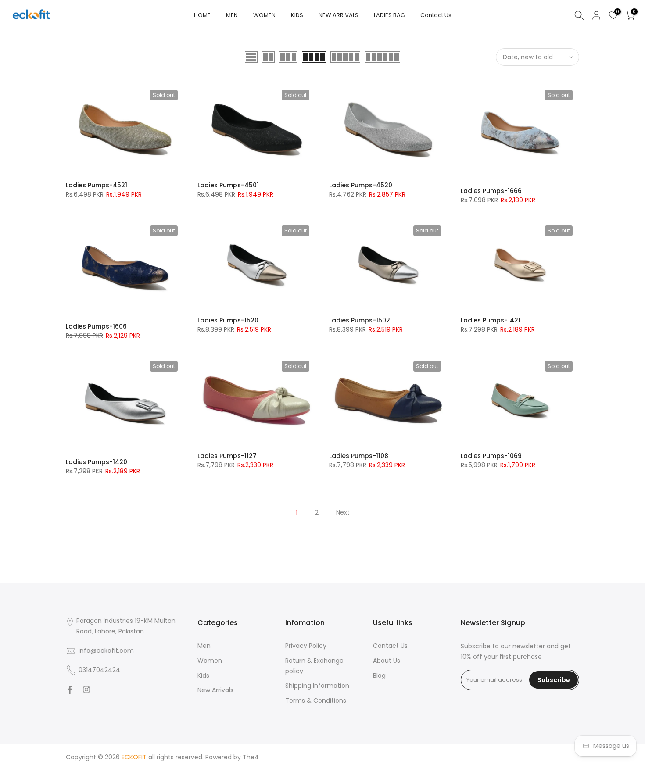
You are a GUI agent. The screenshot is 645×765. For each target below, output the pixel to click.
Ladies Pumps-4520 (360, 185)
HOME (202, 15)
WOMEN (264, 15)
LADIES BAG (389, 15)
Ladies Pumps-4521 (96, 185)
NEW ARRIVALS (338, 15)
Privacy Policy (305, 645)
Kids (203, 675)
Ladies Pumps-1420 (96, 462)
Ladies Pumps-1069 (491, 455)
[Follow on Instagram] (86, 689)
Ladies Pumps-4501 (228, 185)
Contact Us (436, 15)
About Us (386, 660)
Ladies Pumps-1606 (96, 326)
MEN (232, 15)
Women (209, 660)
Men (204, 645)
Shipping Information (317, 685)
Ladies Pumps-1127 (227, 455)
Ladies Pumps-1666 (491, 190)
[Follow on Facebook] (70, 689)
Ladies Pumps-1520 (227, 320)
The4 (251, 757)
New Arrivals (215, 690)
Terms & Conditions (315, 700)
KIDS (297, 15)
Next (343, 512)
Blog (379, 675)
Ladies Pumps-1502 (359, 320)
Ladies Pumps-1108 (358, 455)
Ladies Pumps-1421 (490, 320)
